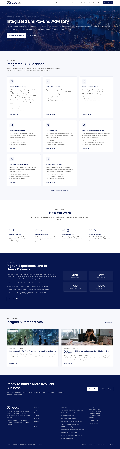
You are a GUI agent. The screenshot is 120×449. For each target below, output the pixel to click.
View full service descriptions (59, 190)
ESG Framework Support (68, 427)
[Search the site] (98, 2)
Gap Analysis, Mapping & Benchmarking (73, 429)
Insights (83, 3)
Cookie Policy (110, 444)
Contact (91, 3)
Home (35, 410)
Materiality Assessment (68, 413)
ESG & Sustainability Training (69, 432)
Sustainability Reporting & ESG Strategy (72, 410)
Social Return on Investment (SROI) (71, 435)
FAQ (35, 424)
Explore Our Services (15, 35)
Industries (75, 3)
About (67, 3)
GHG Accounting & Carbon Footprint (71, 421)
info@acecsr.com (94, 423)
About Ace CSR (13, 299)
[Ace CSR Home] (14, 2)
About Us (33, 35)
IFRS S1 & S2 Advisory (67, 415)
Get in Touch (108, 3)
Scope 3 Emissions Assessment (70, 424)
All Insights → (109, 322)
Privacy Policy (92, 444)
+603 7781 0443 (94, 421)
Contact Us (92, 389)
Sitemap (84, 444)
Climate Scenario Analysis (68, 418)
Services (58, 3)
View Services (106, 389)
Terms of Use (101, 444)
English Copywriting (67, 438)
